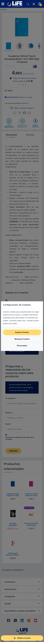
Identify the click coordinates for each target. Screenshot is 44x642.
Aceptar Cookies (22, 332)
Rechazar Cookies (22, 339)
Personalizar (22, 346)
